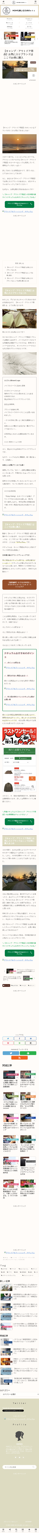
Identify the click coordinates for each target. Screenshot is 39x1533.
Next (37, 39)
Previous (1, 39)
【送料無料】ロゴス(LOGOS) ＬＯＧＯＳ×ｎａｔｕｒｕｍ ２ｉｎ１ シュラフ (19, 584)
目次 (16, 263)
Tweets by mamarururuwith (12, 1408)
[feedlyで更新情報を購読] (28, 1053)
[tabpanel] (11, 38)
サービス (23, 985)
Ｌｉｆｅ (7, 985)
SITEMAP (28, 1521)
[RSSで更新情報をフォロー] (19, 1058)
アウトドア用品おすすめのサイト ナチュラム (19, 204)
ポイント (32, 985)
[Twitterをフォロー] (11, 1053)
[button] (33, 1467)
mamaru (19, 1444)
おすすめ (15, 985)
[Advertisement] (19, 104)
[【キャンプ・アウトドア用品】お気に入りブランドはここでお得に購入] (30, 1038)
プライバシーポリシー (11, 1521)
